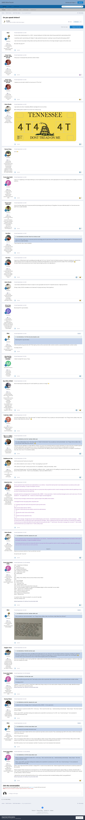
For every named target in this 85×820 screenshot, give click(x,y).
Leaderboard (33, 9)
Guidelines (15, 9)
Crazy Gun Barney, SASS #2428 (8, 56)
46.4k (8, 43)
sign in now (31, 787)
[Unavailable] (45, 126)
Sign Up (80, 2)
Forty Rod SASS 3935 (8, 177)
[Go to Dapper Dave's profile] (8, 652)
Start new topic (64, 27)
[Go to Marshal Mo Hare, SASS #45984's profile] (8, 363)
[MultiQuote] (15, 50)
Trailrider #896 (7, 415)
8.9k (9, 215)
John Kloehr (8, 104)
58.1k (9, 469)
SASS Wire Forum (8, 2)
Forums (3, 9)
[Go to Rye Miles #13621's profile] (8, 385)
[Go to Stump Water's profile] (8, 703)
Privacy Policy (40, 810)
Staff (20, 9)
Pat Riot (8, 233)
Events (9, 9)
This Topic (77, 6)
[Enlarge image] (28, 628)
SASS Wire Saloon (20, 22)
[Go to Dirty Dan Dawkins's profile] (8, 311)
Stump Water (8, 699)
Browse (4, 6)
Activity (9, 6)
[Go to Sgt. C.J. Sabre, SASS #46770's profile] (8, 441)
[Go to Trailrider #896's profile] (8, 419)
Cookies (51, 810)
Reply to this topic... (14, 793)
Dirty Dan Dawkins (8, 306)
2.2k (9, 658)
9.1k (8, 493)
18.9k (9, 160)
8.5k (9, 447)
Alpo (9, 21)
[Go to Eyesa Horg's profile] (8, 153)
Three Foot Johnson (8, 203)
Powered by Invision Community (42, 813)
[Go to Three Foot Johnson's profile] (8, 208)
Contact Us (46, 810)
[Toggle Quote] (16, 236)
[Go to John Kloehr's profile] (8, 109)
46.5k (8, 244)
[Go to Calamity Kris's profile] (8, 486)
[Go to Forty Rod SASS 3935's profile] (8, 183)
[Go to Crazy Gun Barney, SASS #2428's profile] (8, 62)
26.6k (8, 189)
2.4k (9, 68)
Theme (33, 810)
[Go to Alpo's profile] (4, 21)
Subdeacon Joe (8, 458)
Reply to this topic (76, 27)
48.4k (8, 391)
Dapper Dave (8, 647)
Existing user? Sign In (71, 2)
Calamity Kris (8, 482)
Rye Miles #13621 (8, 381)
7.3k (9, 115)
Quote (18, 50)
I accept (80, 817)
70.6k (8, 369)
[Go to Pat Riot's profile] (8, 238)
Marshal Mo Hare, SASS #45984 (8, 358)
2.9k (9, 709)
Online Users (25, 9)
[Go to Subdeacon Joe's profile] (8, 463)
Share (70, 21)
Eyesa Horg (8, 149)
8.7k (9, 425)
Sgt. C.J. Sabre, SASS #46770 (8, 436)
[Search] (82, 7)
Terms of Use (18, 818)
